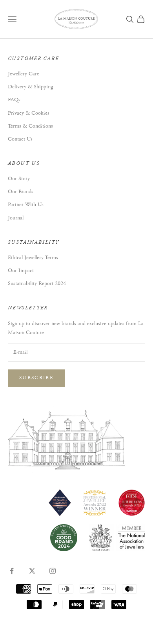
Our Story (19, 178)
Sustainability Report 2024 (37, 283)
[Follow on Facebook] (12, 571)
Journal (16, 217)
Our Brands (20, 191)
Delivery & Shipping (30, 86)
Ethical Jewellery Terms (33, 257)
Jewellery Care (23, 73)
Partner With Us (26, 204)
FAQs (14, 99)
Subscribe (36, 378)
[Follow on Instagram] (52, 571)
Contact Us (20, 139)
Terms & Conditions (30, 126)
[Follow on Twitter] (32, 571)
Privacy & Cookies (28, 113)
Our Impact (21, 270)
